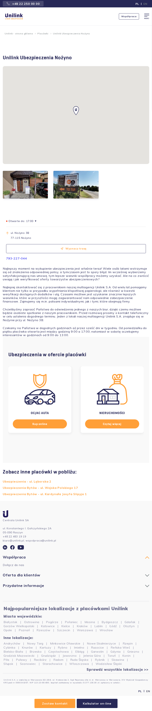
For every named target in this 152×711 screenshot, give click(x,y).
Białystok (10, 622)
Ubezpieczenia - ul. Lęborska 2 (27, 481)
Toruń (112, 655)
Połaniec (71, 622)
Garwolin (97, 651)
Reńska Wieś (120, 647)
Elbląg (79, 651)
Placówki (42, 33)
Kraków (82, 626)
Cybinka (9, 647)
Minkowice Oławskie (65, 643)
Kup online (39, 424)
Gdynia (115, 651)
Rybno (62, 647)
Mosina (90, 622)
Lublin (98, 626)
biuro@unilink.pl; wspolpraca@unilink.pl (29, 540)
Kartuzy (45, 647)
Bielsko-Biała (13, 651)
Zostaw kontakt (54, 703)
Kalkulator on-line (97, 703)
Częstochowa (58, 651)
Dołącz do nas (13, 565)
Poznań (24, 630)
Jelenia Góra (92, 655)
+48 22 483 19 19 (14, 536)
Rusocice (97, 647)
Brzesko (36, 651)
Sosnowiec (28, 664)
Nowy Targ (35, 643)
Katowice (48, 626)
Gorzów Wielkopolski (19, 626)
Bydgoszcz (110, 622)
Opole (8, 630)
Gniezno (133, 651)
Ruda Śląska (79, 660)
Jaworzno (70, 655)
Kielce (65, 626)
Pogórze (52, 622)
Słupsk (8, 664)
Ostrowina (31, 622)
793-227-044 (16, 258)
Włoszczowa (79, 664)
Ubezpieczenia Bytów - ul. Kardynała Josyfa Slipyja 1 (45, 494)
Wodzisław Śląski (109, 664)
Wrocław (106, 630)
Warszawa (85, 630)
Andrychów (12, 643)
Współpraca (129, 16)
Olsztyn (129, 626)
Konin (126, 655)
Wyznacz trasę (76, 248)
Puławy (21, 660)
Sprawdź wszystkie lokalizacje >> (117, 670)
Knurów (27, 647)
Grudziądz (48, 655)
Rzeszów (43, 630)
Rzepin (128, 643)
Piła (6, 660)
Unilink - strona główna (19, 33)
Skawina (118, 660)
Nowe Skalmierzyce (101, 643)
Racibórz (40, 660)
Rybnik (100, 660)
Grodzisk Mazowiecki (19, 655)
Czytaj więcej (112, 424)
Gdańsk (130, 622)
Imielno (79, 647)
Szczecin (63, 630)
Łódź (113, 626)
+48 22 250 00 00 (25, 4)
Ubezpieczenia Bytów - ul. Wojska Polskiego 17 (40, 488)
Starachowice (53, 664)
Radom (58, 660)
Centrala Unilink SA (16, 520)
